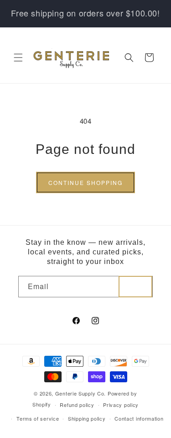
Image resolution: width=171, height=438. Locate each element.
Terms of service (37, 418)
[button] (18, 57)
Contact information (138, 418)
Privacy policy (121, 404)
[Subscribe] (135, 286)
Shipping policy (87, 418)
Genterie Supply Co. (80, 393)
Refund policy (77, 404)
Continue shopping (85, 182)
